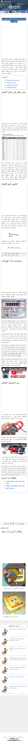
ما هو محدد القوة (10, 488)
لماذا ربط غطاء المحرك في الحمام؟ (17, 629)
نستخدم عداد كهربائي (12, 85)
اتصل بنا (5, 737)
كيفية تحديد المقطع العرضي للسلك (15, 485)
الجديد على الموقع (14, 626)
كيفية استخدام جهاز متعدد (11, 253)
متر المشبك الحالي (11, 87)
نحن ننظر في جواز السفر (13, 80)
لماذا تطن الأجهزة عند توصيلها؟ (16, 676)
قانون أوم (7, 217)
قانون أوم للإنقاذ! (11, 82)
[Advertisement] (14, 36)
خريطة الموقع (12, 737)
